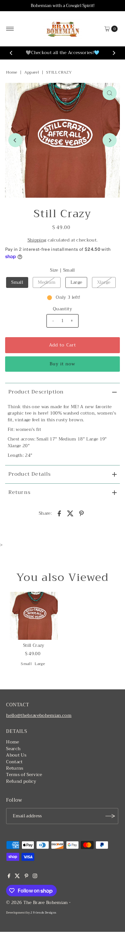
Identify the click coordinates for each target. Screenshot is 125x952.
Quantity (62, 309)
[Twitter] (17, 877)
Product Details (29, 474)
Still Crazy (34, 645)
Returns (19, 492)
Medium (46, 282)
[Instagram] (35, 877)
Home (11, 72)
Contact (14, 762)
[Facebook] (9, 877)
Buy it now (62, 364)
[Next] (113, 53)
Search (13, 748)
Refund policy (21, 781)
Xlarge (104, 282)
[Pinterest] (26, 877)
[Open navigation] (10, 29)
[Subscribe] (110, 816)
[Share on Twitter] (70, 513)
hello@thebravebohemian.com (38, 715)
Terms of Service (24, 774)
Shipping (37, 240)
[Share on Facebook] (59, 513)
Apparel (31, 72)
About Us (16, 755)
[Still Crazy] (34, 615)
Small (17, 282)
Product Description (36, 391)
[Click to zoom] (110, 93)
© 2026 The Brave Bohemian (37, 902)
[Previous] (11, 53)
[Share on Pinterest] (81, 513)
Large (76, 282)
